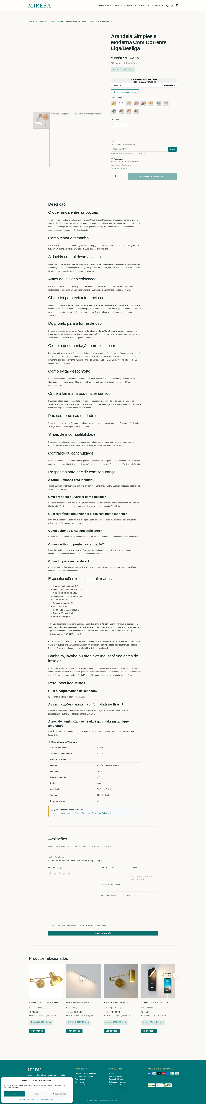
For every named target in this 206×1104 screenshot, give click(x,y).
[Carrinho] (177, 5)
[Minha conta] (172, 5)
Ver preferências (59, 1094)
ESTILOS (130, 5)
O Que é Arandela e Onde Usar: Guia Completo (95, 813)
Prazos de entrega (116, 1076)
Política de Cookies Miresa (27, 1099)
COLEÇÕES (142, 5)
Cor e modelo (116, 97)
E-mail (134, 868)
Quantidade (116, 119)
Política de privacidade (117, 1082)
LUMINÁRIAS (104, 5)
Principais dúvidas (116, 1079)
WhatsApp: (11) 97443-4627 (85, 1073)
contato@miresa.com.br (84, 1076)
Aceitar (14, 1094)
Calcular (172, 149)
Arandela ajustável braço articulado (117, 1002)
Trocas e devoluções (117, 1088)
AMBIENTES (117, 5)
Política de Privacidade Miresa (44, 1099)
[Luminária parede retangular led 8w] (83, 981)
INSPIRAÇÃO (156, 5)
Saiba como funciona (118, 168)
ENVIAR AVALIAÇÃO (103, 933)
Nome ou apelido (108, 868)
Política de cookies (116, 1085)
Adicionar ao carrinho (152, 176)
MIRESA (39, 5)
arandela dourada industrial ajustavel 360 (44, 1002)
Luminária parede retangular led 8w (79, 1002)
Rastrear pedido (81, 1085)
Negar (37, 1094)
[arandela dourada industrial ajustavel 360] (46, 981)
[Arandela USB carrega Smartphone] (158, 981)
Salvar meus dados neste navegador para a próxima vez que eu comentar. (79, 925)
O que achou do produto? (112, 884)
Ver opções (37, 1031)
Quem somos (114, 1073)
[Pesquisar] (167, 6)
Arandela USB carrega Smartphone (154, 1002)
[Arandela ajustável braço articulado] (121, 981)
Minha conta (79, 1082)
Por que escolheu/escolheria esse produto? (119, 895)
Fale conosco (80, 1079)
